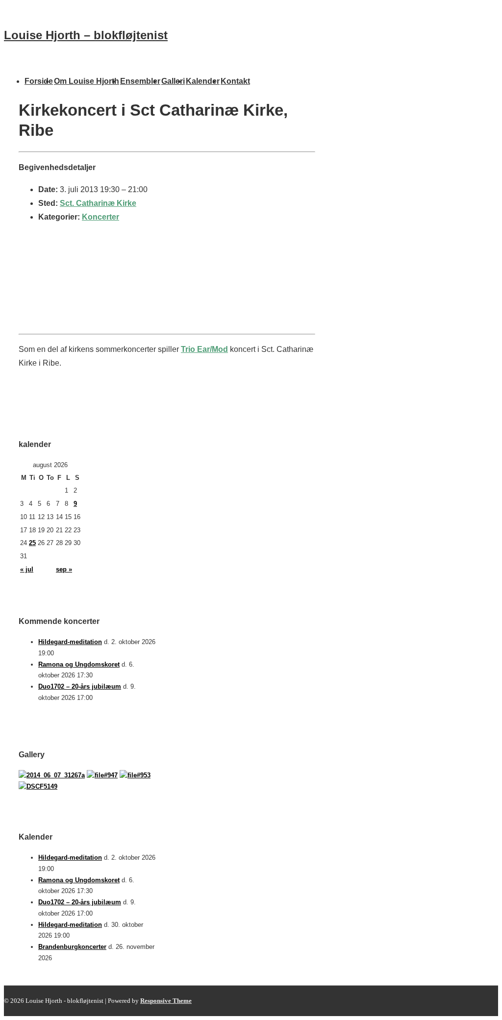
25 (32, 543)
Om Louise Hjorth (86, 81)
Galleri (173, 81)
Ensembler (140, 81)
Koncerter (100, 217)
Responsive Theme (166, 1000)
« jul (26, 569)
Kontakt (235, 81)
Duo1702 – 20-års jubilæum (79, 686)
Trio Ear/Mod (204, 349)
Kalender (203, 81)
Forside (39, 81)
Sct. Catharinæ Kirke (98, 203)
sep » (64, 569)
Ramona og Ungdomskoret (79, 664)
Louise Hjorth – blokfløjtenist (86, 35)
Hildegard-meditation (70, 642)
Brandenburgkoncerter (72, 946)
